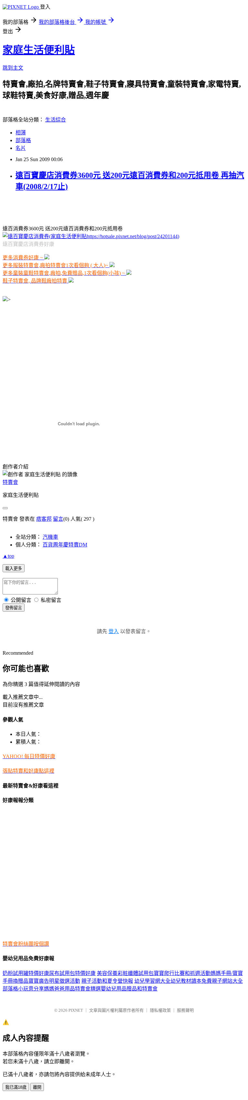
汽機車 (50, 537)
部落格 (23, 140)
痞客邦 (44, 519)
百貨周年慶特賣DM (65, 544)
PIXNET (75, 1010)
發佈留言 (13, 607)
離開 (37, 1087)
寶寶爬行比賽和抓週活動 (182, 973)
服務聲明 (185, 1010)
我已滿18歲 (15, 1087)
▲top (8, 556)
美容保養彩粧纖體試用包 (125, 973)
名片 (21, 148)
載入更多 (13, 568)
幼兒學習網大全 (152, 981)
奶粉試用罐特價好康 (26, 973)
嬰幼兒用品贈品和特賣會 (129, 988)
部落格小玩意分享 (23, 988)
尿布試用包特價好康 (72, 973)
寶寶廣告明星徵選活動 (54, 981)
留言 (58, 519)
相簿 (21, 132)
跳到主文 (13, 68)
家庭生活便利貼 (39, 50)
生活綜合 (55, 119)
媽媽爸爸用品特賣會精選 (72, 988)
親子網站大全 (227, 981)
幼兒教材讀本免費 (191, 981)
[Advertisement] (78, 207)
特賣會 (10, 482)
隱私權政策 (160, 1010)
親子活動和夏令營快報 (107, 981)
